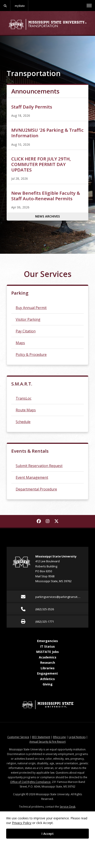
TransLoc (23, 398)
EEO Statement (41, 737)
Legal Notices (77, 737)
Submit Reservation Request (39, 465)
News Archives (47, 216)
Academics (47, 657)
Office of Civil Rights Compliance (30, 782)
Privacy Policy (21, 823)
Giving (48, 684)
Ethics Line (59, 737)
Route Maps (26, 410)
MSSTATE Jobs (47, 652)
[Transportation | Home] (47, 24)
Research (47, 662)
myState (20, 6)
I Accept (48, 834)
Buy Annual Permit (31, 307)
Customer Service (18, 737)
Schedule (23, 421)
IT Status (47, 646)
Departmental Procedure (36, 489)
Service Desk (67, 807)
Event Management (32, 477)
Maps (20, 342)
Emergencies (47, 641)
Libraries (48, 668)
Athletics (47, 679)
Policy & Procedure (31, 354)
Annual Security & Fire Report (47, 742)
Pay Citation (26, 331)
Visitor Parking (28, 319)
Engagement (47, 673)
